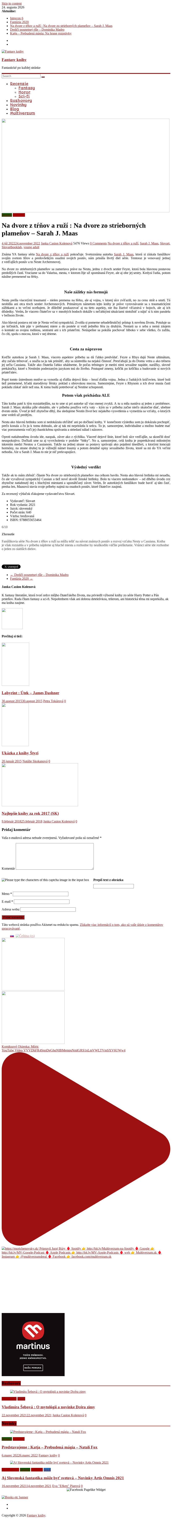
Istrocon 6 (16, 18)
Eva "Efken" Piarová (66, 1486)
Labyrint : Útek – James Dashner (30, 693)
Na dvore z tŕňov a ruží (123, 243)
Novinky (18, 105)
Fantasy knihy (14, 59)
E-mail (7, 901)
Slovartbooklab (12, 247)
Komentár (8, 868)
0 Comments (98, 243)
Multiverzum (22, 113)
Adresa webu (10, 909)
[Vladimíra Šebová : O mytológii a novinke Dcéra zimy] (48, 1391)
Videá (21, 1399)
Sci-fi (24, 96)
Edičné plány (10, 1469)
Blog (14, 109)
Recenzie (19, 84)
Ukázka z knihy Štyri (20, 753)
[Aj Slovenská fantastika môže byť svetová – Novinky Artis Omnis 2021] (59, 1462)
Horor (24, 92)
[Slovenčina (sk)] (12, 935)
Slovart (164, 243)
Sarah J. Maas (149, 243)
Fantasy (26, 88)
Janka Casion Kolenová (56, 243)
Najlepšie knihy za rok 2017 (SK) (30, 813)
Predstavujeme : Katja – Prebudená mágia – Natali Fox (50, 1447)
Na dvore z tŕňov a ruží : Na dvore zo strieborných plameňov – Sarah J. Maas (61, 26)
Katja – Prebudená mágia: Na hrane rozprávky (41, 33)
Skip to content (12, 3)
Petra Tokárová (53, 701)
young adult (31, 247)
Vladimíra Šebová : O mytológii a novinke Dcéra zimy (48, 1407)
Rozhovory (21, 100)
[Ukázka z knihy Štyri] (15, 745)
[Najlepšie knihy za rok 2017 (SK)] (40, 805)
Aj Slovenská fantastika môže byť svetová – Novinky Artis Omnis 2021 (63, 1478)
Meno (7, 894)
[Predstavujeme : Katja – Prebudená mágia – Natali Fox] (48, 1432)
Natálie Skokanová (35, 761)
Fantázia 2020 (19, 22)
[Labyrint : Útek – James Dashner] (15, 684)
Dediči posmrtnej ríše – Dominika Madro (37, 29)
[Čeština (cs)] (25, 935)
